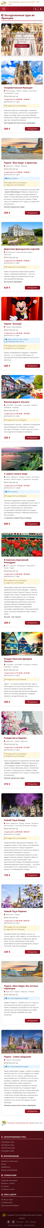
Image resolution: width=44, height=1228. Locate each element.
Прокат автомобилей (9, 1170)
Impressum (19, 1222)
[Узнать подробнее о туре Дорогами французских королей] (22, 234)
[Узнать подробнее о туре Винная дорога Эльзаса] (22, 387)
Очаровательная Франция (18, 87)
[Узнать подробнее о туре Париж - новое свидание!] (22, 1041)
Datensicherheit (29, 1225)
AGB (26, 1222)
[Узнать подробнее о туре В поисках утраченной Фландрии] (22, 545)
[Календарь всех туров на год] (4, 1123)
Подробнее (22, 46)
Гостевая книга (6, 1202)
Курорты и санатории (9, 1161)
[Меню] (3, 9)
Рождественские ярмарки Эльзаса (18, 660)
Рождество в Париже (15, 738)
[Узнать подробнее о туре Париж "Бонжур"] (22, 308)
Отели (3, 1164)
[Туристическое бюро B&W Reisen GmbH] (3, 3)
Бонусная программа (9, 1180)
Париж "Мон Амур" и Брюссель (20, 162)
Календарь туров (7, 1151)
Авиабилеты (5, 1167)
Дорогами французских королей (21, 249)
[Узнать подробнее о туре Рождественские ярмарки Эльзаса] (22, 644)
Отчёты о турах (7, 1200)
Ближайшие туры (7, 1142)
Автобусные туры (7, 1145)
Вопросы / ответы (8, 1183)
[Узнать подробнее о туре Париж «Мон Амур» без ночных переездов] (22, 972)
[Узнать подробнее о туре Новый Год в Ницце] (22, 805)
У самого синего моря (15, 473)
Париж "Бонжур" (13, 323)
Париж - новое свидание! (17, 1056)
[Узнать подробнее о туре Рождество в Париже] (22, 723)
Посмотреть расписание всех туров (20, 1123)
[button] (4, 39)
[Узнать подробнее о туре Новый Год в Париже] (22, 896)
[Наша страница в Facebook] (8, 1222)
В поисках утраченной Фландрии (16, 561)
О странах (5, 1186)
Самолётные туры (8, 1148)
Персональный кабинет (10, 1205)
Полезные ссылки (7, 1189)
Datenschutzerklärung (15, 1225)
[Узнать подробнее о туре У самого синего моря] (22, 459)
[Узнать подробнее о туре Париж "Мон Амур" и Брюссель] (22, 149)
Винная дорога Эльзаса (16, 401)
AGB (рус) (33, 1222)
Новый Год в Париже (15, 911)
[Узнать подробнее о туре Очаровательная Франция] (22, 72)
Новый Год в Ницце (14, 820)
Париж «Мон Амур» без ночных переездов (21, 987)
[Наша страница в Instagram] (13, 1222)
